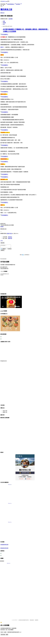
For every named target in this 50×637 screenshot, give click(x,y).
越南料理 (10, 238)
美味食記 (10, 236)
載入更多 (2, 242)
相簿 (4, 21)
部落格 (4, 22)
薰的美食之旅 (6, 9)
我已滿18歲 (3, 634)
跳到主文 (2, 12)
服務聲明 (36, 620)
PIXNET (16, 620)
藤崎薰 (1, 226)
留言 (11, 233)
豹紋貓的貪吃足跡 (4, 544)
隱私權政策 (32, 620)
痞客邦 (8, 233)
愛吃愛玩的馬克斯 (4, 548)
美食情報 (10, 18)
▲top (1, 240)
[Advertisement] (25, 610)
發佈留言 (2, 250)
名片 (4, 24)
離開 (7, 634)
